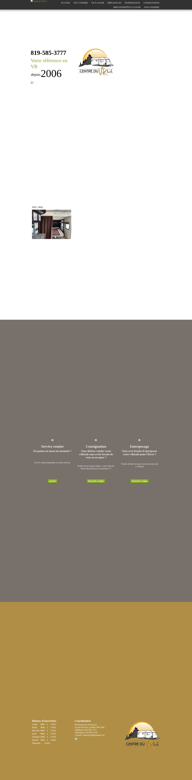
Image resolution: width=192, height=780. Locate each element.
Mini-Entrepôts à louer (127, 7)
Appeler (52, 481)
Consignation (151, 3)
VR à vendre (81, 3)
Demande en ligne (96, 481)
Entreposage (132, 3)
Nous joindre (151, 7)
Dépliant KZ (114, 3)
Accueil (65, 3)
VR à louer (97, 3)
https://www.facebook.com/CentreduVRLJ (93, 740)
